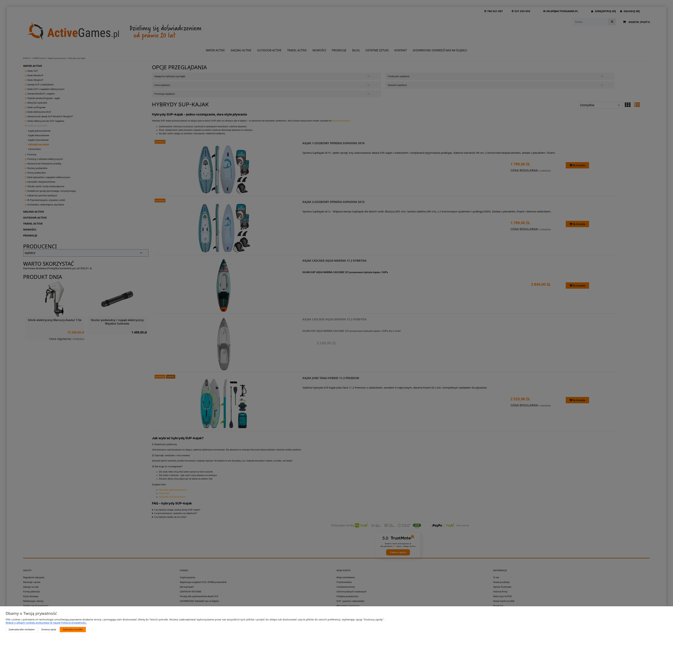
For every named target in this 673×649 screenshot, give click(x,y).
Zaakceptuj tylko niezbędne (22, 629)
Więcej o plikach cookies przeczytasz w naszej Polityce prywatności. (46, 622)
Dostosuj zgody (48, 629)
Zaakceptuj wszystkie (73, 629)
